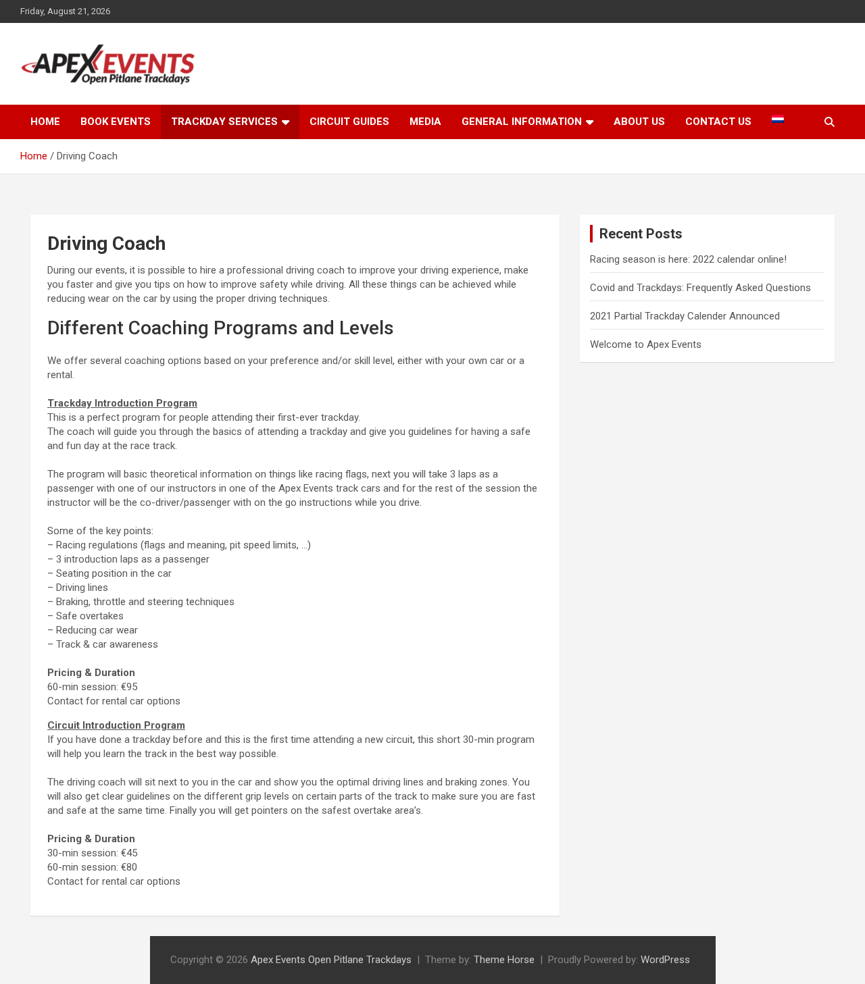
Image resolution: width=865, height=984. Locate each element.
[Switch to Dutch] (778, 119)
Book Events (115, 121)
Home (45, 121)
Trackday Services (224, 121)
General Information (522, 121)
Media (425, 121)
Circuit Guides (349, 121)
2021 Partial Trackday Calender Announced (685, 316)
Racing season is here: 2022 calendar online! (688, 259)
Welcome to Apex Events (645, 344)
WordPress (665, 960)
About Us (639, 121)
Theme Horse (504, 960)
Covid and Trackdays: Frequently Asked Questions (700, 288)
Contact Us (718, 121)
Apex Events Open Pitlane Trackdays (331, 960)
